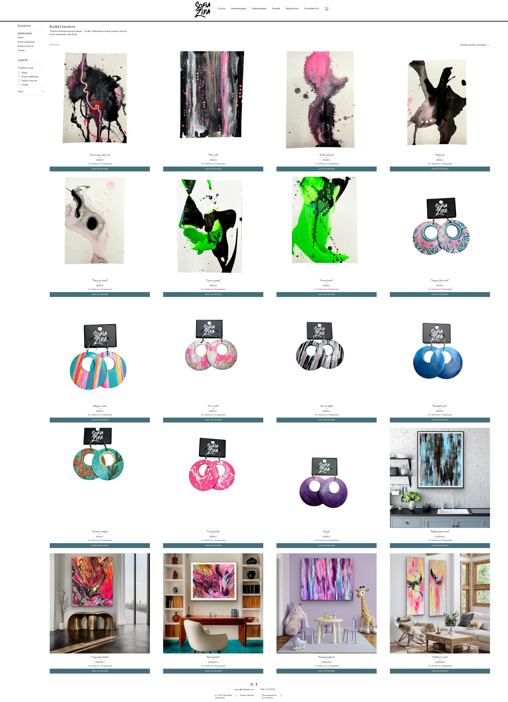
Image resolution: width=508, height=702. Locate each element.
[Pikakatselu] (100, 101)
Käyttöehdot (267, 697)
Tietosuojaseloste (269, 695)
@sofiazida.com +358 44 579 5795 (257, 689)
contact (236, 689)
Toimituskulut (106, 164)
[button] (327, 9)
